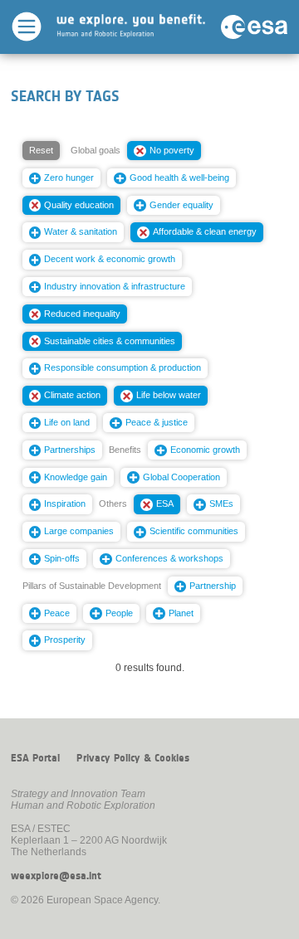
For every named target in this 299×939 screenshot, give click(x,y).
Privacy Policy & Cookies (132, 758)
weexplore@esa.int (56, 876)
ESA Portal (35, 758)
